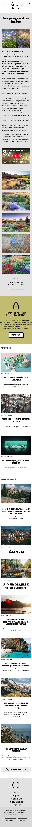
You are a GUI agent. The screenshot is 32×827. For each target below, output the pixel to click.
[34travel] (16, 5)
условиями (7, 814)
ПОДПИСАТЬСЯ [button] (16, 335)
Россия (13, 289)
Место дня (22, 282)
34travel (14, 284)
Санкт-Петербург (20, 289)
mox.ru (17, 278)
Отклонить (10, 820)
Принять (22, 820)
